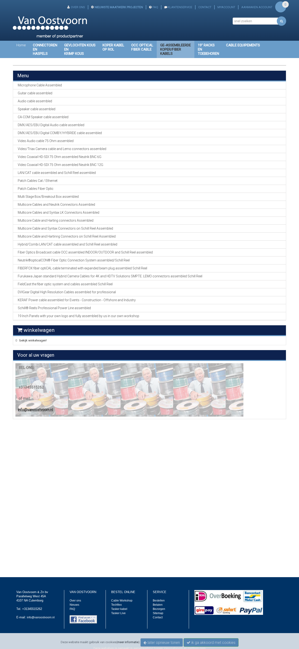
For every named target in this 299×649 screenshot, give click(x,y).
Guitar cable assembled (35, 93)
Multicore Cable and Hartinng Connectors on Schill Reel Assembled (67, 236)
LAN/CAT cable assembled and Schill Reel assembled (57, 173)
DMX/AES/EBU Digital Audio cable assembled (51, 125)
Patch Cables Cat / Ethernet (37, 181)
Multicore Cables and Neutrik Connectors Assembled (56, 204)
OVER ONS (78, 7)
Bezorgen (159, 609)
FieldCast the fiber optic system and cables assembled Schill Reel (65, 284)
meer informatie (128, 642)
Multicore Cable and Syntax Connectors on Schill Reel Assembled (65, 228)
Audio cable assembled (35, 101)
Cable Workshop (121, 600)
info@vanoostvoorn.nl (35, 409)
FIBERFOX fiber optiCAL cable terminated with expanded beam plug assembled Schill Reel (82, 268)
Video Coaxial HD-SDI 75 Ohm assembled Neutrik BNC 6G (59, 157)
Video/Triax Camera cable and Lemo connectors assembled (62, 149)
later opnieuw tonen (163, 642)
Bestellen (159, 600)
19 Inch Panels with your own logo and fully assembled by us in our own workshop (78, 316)
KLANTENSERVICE (180, 7)
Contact (158, 617)
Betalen (158, 604)
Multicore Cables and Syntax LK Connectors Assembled (58, 212)
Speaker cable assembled (36, 109)
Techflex (116, 604)
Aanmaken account (256, 7)
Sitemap (158, 613)
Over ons (75, 600)
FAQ (155, 7)
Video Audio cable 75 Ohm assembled (46, 141)
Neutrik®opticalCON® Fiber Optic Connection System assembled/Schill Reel (74, 260)
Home (21, 45)
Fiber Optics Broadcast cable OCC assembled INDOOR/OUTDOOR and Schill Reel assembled (85, 252)
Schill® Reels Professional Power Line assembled (54, 308)
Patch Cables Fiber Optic (35, 189)
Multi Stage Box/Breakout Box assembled (48, 196)
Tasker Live (118, 613)
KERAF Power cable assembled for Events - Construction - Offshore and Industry (77, 300)
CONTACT (204, 7)
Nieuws (74, 604)
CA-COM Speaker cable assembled (43, 117)
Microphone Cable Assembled (40, 85)
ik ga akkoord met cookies (212, 642)
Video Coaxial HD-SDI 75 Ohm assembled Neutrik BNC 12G (60, 165)
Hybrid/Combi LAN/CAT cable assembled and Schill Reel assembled (67, 244)
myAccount (226, 7)
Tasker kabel (119, 609)
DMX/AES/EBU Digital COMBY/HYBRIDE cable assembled (60, 133)
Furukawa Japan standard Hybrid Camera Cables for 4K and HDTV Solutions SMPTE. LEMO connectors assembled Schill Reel (110, 276)
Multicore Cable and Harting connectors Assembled (55, 220)
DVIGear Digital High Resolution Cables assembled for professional (67, 292)
